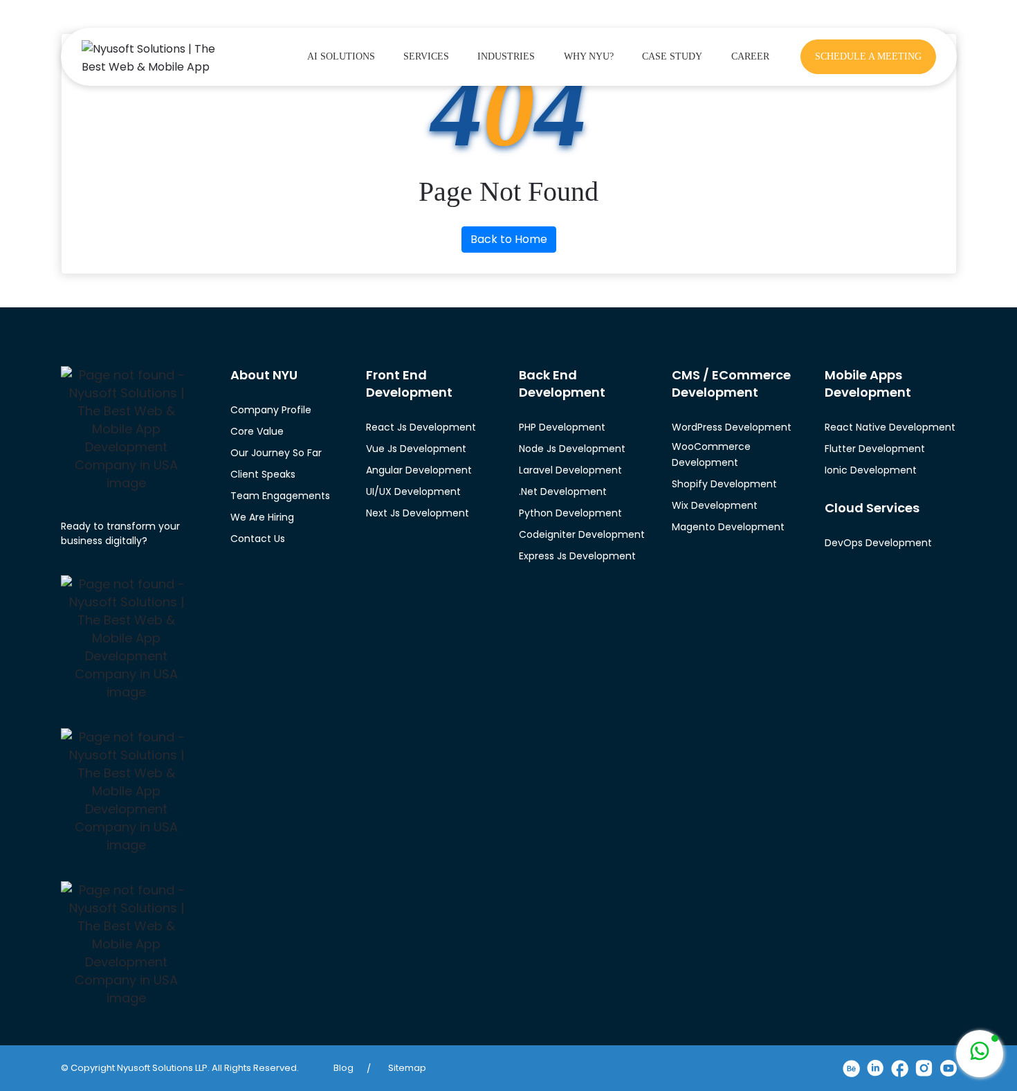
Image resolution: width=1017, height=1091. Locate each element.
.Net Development (563, 491)
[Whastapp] (979, 1053)
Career (750, 56)
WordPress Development (731, 427)
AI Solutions (341, 56)
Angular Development (419, 470)
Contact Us (257, 539)
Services (426, 56)
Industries (506, 56)
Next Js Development (417, 513)
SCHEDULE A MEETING (868, 56)
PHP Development (562, 427)
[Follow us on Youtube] (948, 1068)
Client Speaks (262, 474)
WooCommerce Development (711, 454)
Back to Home (508, 239)
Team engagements (280, 496)
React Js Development (421, 427)
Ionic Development (871, 470)
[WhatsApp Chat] (979, 1053)
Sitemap (407, 1067)
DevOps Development (878, 543)
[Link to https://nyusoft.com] (127, 429)
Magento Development (728, 527)
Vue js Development (416, 449)
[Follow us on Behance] (851, 1068)
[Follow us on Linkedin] (875, 1068)
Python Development (570, 513)
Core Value (257, 431)
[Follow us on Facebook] (899, 1068)
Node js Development (572, 449)
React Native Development (890, 427)
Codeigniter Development (582, 534)
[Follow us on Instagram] (924, 1068)
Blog (343, 1067)
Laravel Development (570, 470)
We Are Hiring (262, 517)
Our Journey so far (276, 453)
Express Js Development (577, 556)
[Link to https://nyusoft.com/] (154, 56)
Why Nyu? (589, 56)
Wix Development (715, 505)
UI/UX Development (413, 491)
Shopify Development (724, 484)
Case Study (672, 56)
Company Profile (270, 410)
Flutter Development (875, 449)
